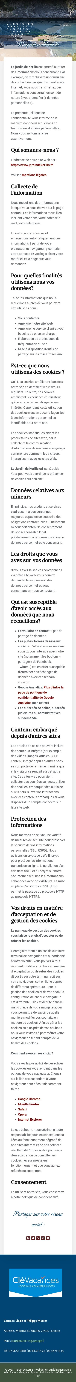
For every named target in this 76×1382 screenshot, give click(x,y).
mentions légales (33, 175)
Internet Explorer (30, 1119)
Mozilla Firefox (28, 1104)
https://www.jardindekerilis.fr (32, 165)
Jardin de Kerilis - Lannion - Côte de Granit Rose (21, 30)
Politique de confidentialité (55, 1372)
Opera (22, 1114)
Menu (67, 25)
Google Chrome (29, 1099)
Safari (22, 1109)
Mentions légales (28, 1372)
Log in (38, 1375)
